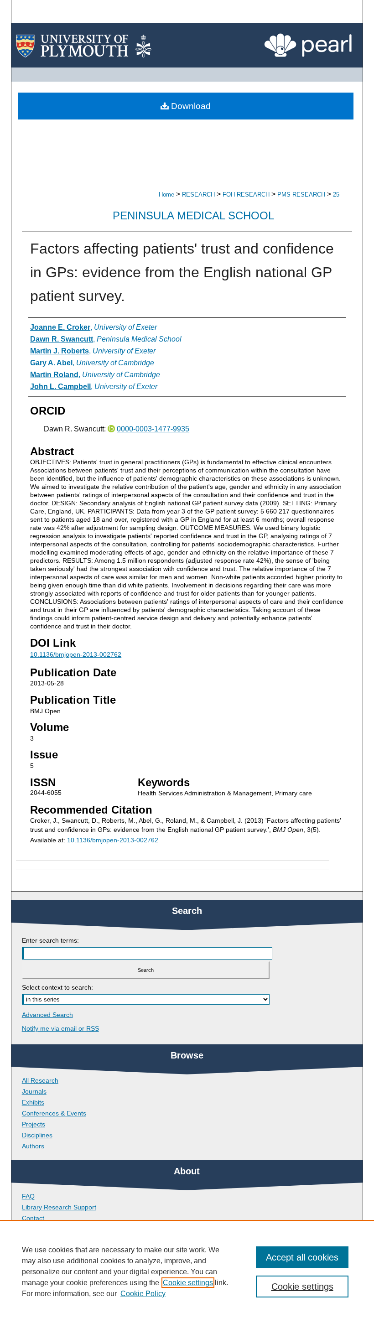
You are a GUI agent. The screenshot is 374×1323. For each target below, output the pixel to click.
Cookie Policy (143, 1293)
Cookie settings (188, 1283)
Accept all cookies (302, 1257)
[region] (187, 1271)
